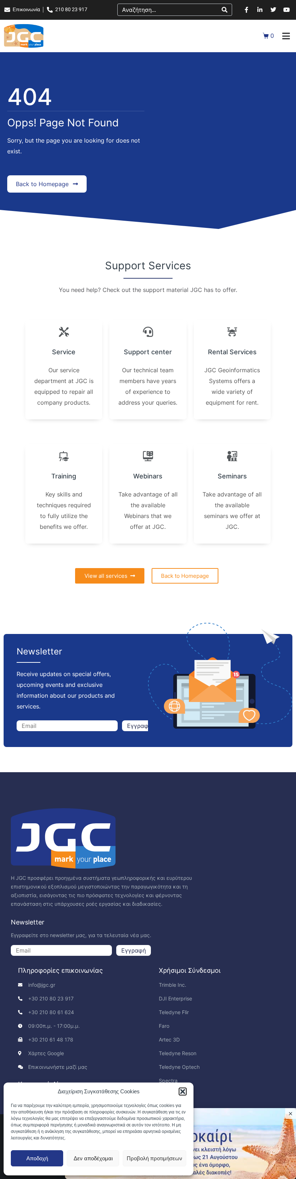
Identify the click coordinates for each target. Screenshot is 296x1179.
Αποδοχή (37, 1158)
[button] (182, 1091)
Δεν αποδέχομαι (93, 1158)
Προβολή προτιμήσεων (154, 1158)
